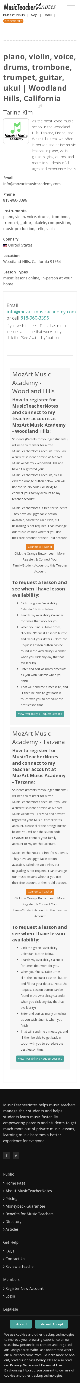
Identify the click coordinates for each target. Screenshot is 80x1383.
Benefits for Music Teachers (30, 1213)
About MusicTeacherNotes (29, 1190)
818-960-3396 (34, 318)
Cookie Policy (35, 1360)
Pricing (11, 1198)
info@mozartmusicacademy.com (41, 312)
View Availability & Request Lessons (40, 714)
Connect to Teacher (40, 547)
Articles (12, 1229)
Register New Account (25, 1288)
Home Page (15, 1183)
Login (48, 15)
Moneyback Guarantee (25, 1206)
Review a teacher (20, 1266)
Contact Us (15, 1258)
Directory (14, 1221)
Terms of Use (51, 1365)
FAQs (34, 15)
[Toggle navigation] (71, 8)
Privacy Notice (21, 1365)
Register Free (13, 21)
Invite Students (14, 15)
